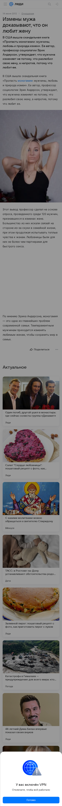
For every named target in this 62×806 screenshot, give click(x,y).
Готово (31, 800)
